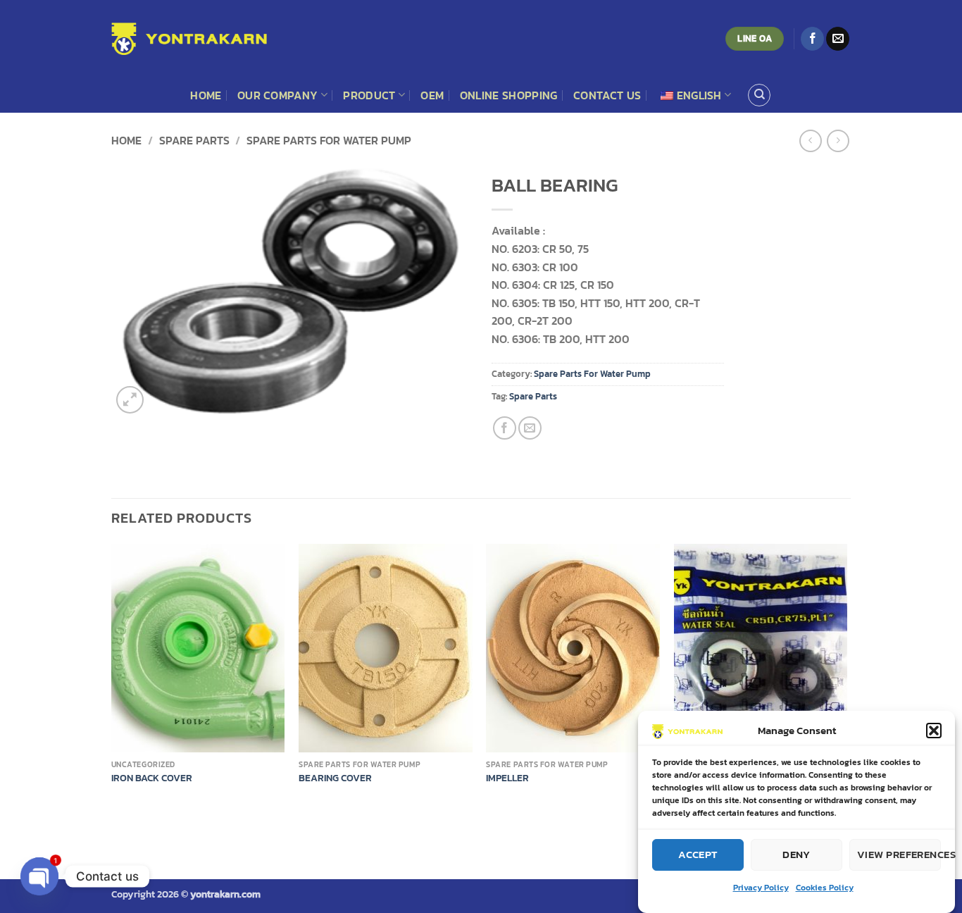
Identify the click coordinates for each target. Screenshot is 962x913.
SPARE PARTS (194, 140)
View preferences (899, 854)
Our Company (277, 95)
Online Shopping (509, 95)
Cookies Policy (825, 887)
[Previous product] (838, 140)
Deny (796, 854)
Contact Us (607, 95)
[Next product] (810, 140)
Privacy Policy (761, 887)
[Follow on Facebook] (812, 39)
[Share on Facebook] (504, 428)
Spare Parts (533, 396)
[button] (934, 730)
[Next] (846, 678)
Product (369, 95)
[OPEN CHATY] (39, 876)
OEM (432, 95)
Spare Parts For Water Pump (328, 140)
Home (205, 95)
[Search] (759, 95)
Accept (698, 854)
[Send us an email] (837, 39)
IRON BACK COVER (151, 778)
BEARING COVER (335, 778)
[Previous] (112, 678)
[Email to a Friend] (530, 428)
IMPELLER (507, 778)
